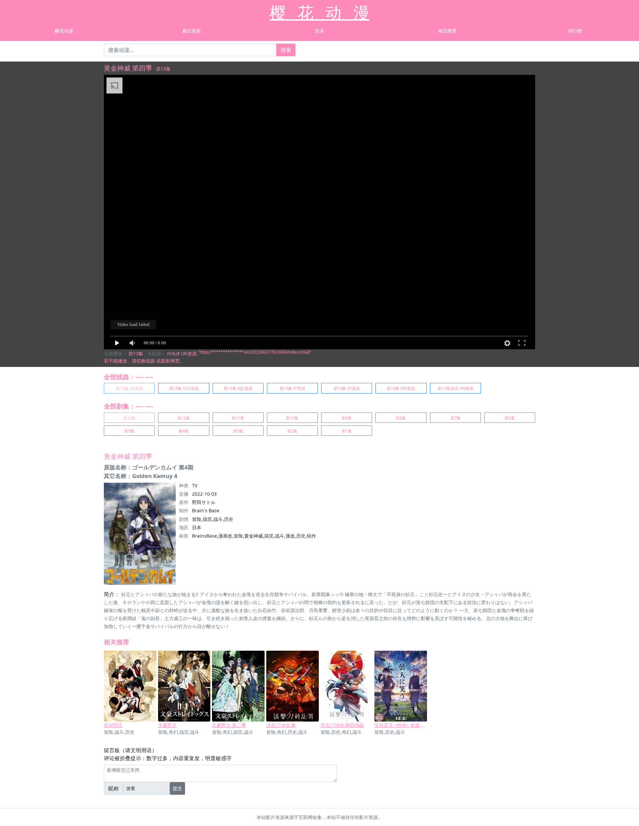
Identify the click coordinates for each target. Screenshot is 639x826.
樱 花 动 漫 (319, 12)
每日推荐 (447, 31)
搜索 (286, 50)
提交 (177, 788)
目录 (319, 31)
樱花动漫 (64, 31)
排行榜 (575, 31)
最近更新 (191, 31)
